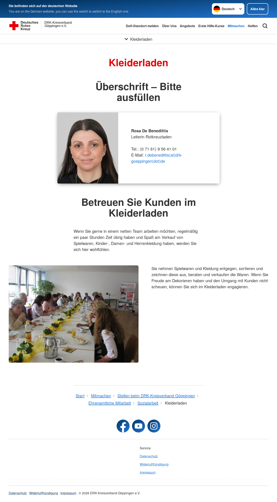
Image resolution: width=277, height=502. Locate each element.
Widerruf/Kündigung (154, 464)
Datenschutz (149, 456)
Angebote (187, 25)
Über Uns (169, 25)
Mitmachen (236, 25)
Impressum (148, 472)
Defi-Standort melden (142, 25)
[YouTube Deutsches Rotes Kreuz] (138, 426)
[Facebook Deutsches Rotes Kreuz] (123, 426)
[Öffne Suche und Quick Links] (265, 26)
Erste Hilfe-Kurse (211, 25)
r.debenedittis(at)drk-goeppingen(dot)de (156, 158)
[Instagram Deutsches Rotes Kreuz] (153, 426)
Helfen (253, 25)
